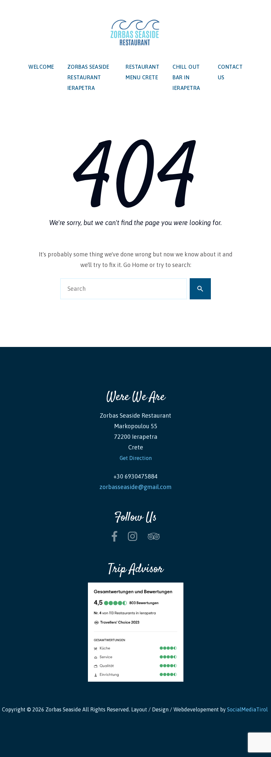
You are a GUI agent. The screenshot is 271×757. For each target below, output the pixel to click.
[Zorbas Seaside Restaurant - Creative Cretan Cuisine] (135, 33)
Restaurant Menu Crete (142, 72)
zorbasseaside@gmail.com (135, 486)
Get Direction (136, 458)
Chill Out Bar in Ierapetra (186, 77)
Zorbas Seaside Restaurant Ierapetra (88, 77)
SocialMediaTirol (248, 709)
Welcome (41, 67)
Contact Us (230, 72)
